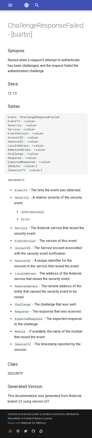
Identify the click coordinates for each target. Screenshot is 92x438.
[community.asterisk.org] (41, 431)
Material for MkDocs (33, 422)
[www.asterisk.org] (10, 431)
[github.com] (33, 431)
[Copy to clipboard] (83, 117)
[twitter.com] (25, 431)
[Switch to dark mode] (26, 5)
